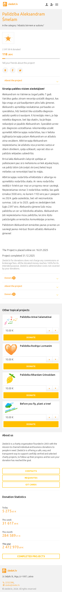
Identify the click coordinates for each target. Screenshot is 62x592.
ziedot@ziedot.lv (12, 585)
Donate (31, 337)
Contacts (31, 471)
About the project (13, 80)
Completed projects (31, 556)
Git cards (31, 484)
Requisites (31, 478)
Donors (9, 278)
